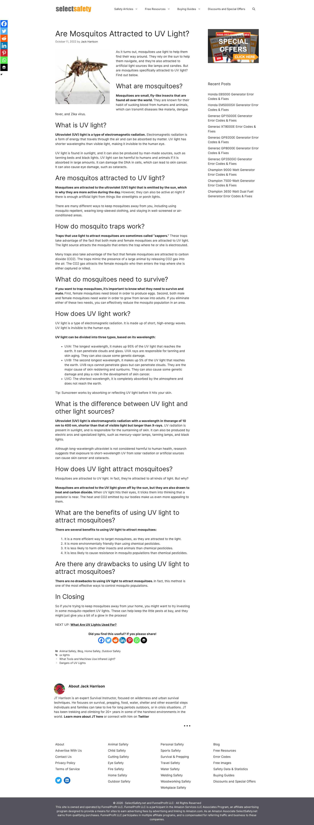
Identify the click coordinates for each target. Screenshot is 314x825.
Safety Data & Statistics (230, 769)
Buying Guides (186, 9)
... (187, 723)
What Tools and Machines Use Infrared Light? (87, 658)
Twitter (143, 716)
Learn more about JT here (83, 716)
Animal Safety (67, 651)
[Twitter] (108, 640)
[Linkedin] (122, 640)
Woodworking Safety (176, 781)
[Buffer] (144, 640)
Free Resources (155, 9)
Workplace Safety (173, 787)
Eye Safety (116, 763)
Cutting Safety (118, 757)
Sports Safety (171, 750)
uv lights (64, 654)
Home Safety (92, 651)
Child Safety (117, 750)
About (59, 744)
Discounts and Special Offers (226, 9)
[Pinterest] (129, 640)
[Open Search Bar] (254, 9)
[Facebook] (101, 640)
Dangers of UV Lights (72, 662)
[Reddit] (115, 640)
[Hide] (1, 74)
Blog (80, 651)
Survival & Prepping (175, 757)
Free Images (222, 763)
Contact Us (63, 757)
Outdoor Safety (111, 651)
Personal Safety (172, 744)
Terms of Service (67, 769)
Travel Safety (170, 763)
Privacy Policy (65, 763)
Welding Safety (172, 775)
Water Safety (170, 769)
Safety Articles (123, 9)
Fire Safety (116, 769)
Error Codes (222, 757)
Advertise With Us (68, 750)
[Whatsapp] (137, 640)
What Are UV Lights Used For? (94, 624)
